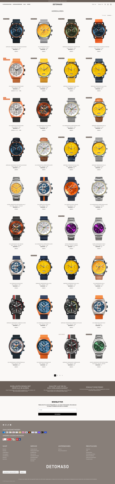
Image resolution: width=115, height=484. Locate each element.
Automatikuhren (5, 455)
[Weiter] (62, 375)
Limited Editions (5, 452)
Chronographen (5, 454)
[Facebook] (3, 425)
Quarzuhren (5, 459)
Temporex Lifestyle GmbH (10, 481)
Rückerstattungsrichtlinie (90, 454)
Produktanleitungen (34, 457)
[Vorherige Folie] (5, 31)
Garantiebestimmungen (34, 455)
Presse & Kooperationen (62, 450)
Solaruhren (5, 457)
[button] (109, 15)
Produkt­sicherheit (89, 459)
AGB (87, 450)
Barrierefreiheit (33, 459)
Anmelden (57, 414)
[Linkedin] (10, 425)
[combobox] (94, 4)
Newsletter (32, 460)
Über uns (60, 449)
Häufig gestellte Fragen (34, 450)
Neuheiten (4, 450)
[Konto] (107, 4)
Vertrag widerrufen (33, 449)
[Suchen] (105, 4)
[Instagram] (6, 425)
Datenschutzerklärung (90, 455)
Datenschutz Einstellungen (91, 457)
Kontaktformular (33, 452)
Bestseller (4, 449)
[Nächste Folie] (28, 31)
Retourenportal (33, 454)
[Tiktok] (8, 425)
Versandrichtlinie (89, 452)
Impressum (88, 449)
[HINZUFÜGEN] (28, 42)
